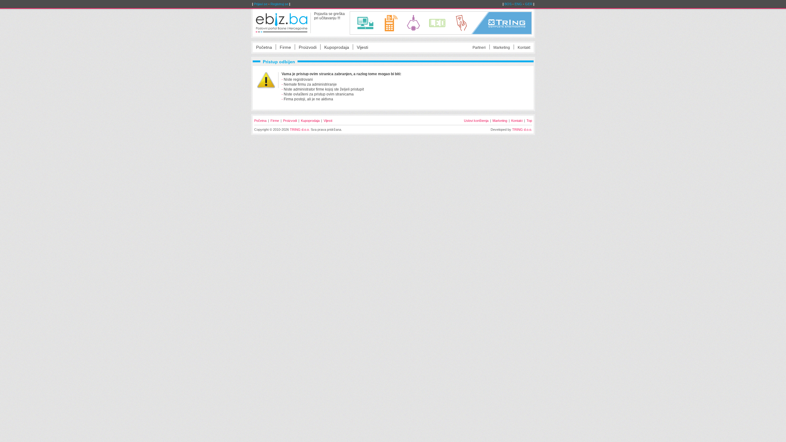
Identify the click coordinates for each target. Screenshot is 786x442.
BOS (508, 4)
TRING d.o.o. (300, 129)
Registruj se (279, 4)
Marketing (501, 47)
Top (529, 120)
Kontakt (524, 47)
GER (528, 4)
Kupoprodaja (336, 47)
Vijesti (362, 47)
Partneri (479, 47)
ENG (518, 4)
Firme (285, 47)
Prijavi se (260, 4)
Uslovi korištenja (476, 120)
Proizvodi (308, 47)
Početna (264, 47)
